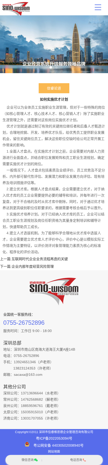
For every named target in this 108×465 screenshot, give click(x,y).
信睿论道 (54, 88)
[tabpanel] (54, 44)
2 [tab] (56, 67)
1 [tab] (50, 67)
